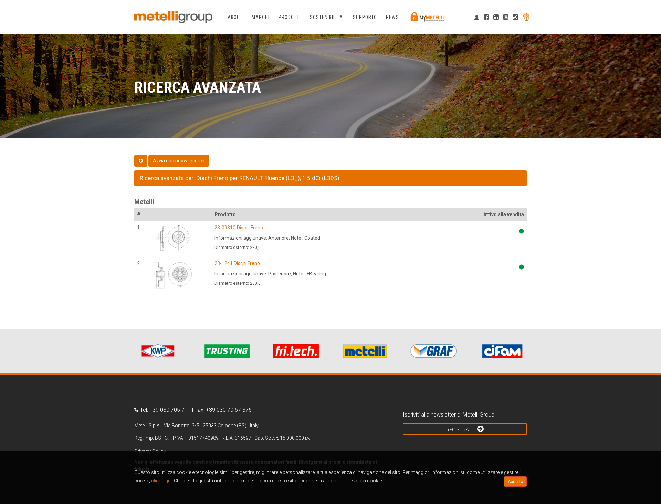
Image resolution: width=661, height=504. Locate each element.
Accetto (515, 481)
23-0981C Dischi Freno (238, 227)
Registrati (460, 429)
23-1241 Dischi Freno (237, 263)
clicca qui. (162, 480)
